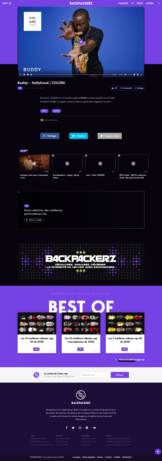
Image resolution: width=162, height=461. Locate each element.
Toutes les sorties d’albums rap (41, 445)
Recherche (158, 3)
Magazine (123, 3)
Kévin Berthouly (51, 120)
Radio (140, 3)
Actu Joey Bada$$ (62, 442)
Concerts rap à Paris (88, 438)
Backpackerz (81, 3)
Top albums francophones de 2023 (118, 438)
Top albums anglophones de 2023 (118, 442)
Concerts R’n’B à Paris (88, 442)
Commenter (127, 88)
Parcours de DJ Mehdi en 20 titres (118, 445)
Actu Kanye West (61, 445)
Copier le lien (112, 135)
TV (132, 3)
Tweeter (81, 135)
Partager (140, 88)
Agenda (150, 3)
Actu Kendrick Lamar (63, 438)
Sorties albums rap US (38, 438)
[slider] (71, 75)
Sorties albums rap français (39, 442)
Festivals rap (85, 445)
